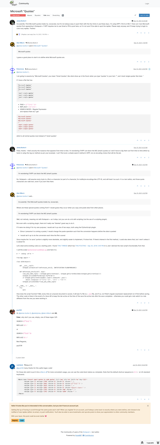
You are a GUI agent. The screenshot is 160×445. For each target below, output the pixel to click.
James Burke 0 (21, 21)
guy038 (19, 310)
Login (22, 420)
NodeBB (78, 435)
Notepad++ (87, 432)
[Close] (147, 406)
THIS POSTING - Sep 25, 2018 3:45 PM (89, 246)
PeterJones (20, 69)
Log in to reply (144, 15)
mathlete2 (20, 365)
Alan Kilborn (20, 43)
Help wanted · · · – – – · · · (18, 15)
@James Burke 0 (32, 43)
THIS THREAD (62, 246)
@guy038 (29, 365)
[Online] (13, 70)
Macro (43, 372)
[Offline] (13, 22)
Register (15, 420)
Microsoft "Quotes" (40, 46)
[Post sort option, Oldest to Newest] (135, 15)
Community (24, 3)
